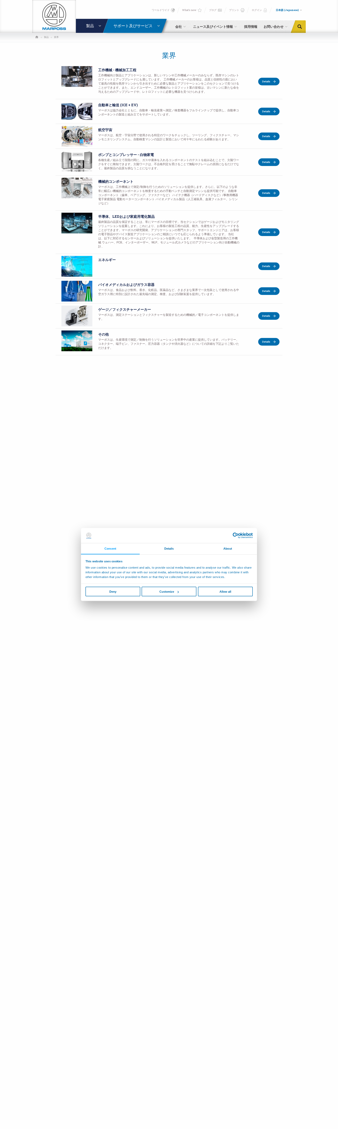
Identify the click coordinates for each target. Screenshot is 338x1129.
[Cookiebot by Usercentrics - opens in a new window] (235, 535)
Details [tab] (169, 548)
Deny (112, 591)
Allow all (225, 591)
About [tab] (227, 548)
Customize (166, 591)
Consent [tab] (110, 548)
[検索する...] (301, 26)
